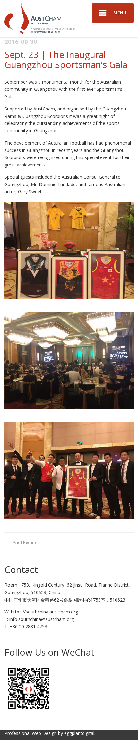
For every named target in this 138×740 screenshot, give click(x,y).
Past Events (25, 542)
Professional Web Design (30, 733)
